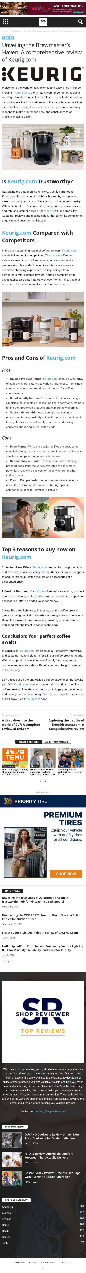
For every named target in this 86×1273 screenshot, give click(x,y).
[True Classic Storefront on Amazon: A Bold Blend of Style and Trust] (43, 757)
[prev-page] (41, 781)
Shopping (15, 30)
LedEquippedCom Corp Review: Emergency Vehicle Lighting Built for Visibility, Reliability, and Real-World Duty (42, 948)
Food (61, 766)
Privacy (33, 1262)
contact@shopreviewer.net (50, 1111)
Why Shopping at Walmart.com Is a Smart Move (70, 772)
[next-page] (45, 781)
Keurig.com (22, 92)
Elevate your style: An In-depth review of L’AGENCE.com (40, 933)
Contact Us (66, 1262)
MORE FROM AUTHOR (56, 741)
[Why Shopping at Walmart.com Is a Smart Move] (71, 757)
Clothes (34, 766)
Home (5, 30)
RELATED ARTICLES (29, 741)
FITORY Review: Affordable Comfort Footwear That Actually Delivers (49, 1155)
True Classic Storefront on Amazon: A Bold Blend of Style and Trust (42, 772)
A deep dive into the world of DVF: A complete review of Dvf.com (21, 724)
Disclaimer (19, 1262)
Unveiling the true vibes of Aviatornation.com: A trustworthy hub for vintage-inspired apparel (35, 899)
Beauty (6, 1237)
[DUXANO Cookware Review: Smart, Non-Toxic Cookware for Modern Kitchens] (12, 1140)
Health (5, 1231)
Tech (5, 1243)
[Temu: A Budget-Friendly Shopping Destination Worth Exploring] (15, 757)
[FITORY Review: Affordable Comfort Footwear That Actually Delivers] (12, 1159)
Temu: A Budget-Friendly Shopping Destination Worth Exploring (15, 772)
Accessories (8, 766)
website (49, 210)
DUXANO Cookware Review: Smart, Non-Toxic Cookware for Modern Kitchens (52, 1136)
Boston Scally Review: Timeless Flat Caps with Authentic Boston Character (52, 1175)
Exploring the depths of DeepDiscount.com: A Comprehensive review (66, 724)
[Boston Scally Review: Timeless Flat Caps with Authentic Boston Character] (12, 1178)
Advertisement (48, 1262)
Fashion (6, 1218)
